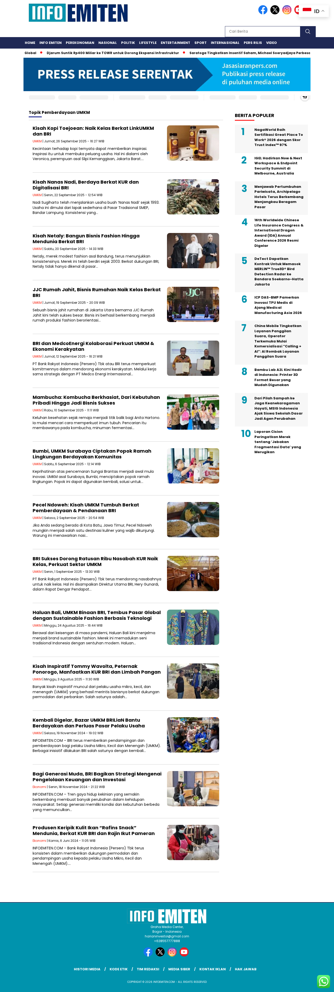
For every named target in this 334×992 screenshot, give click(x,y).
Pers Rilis (253, 42)
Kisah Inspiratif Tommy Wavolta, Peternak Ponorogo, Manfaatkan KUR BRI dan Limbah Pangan (97, 669)
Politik (128, 42)
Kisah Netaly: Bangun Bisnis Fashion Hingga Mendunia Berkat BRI (86, 238)
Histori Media (87, 969)
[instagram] (287, 13)
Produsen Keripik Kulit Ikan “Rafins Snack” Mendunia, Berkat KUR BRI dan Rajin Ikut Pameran (94, 830)
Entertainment (175, 42)
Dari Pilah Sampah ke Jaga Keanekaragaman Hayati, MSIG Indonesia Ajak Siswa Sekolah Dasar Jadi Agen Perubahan (278, 408)
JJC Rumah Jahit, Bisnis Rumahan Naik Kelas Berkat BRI (97, 292)
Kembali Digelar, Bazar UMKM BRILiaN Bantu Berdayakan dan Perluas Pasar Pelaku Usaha (89, 723)
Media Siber (179, 969)
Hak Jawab (246, 969)
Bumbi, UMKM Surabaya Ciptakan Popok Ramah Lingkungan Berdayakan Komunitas (92, 454)
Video (271, 42)
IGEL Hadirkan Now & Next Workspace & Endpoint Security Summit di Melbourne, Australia (278, 166)
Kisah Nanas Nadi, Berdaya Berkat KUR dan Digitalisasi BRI (86, 185)
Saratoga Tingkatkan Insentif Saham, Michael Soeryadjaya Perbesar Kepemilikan (245, 53)
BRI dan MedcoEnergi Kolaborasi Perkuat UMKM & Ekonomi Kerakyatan (93, 346)
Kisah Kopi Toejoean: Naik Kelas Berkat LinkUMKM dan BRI (93, 131)
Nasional (107, 42)
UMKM (37, 141)
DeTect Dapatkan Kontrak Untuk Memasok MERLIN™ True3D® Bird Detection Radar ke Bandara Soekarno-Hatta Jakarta (278, 271)
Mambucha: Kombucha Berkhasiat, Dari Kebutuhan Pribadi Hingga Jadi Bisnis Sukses (96, 400)
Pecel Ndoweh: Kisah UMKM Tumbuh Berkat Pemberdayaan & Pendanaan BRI (86, 507)
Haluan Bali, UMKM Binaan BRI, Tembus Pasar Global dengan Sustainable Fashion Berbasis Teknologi (97, 615)
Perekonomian (80, 42)
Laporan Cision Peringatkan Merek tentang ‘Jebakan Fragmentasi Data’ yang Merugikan (277, 441)
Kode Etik (119, 969)
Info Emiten (50, 42)
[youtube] (185, 955)
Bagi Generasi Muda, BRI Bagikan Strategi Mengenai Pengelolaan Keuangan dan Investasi (97, 777)
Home (30, 42)
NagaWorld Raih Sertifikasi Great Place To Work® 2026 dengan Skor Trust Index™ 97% (278, 137)
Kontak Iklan (212, 969)
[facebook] (263, 13)
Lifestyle (148, 42)
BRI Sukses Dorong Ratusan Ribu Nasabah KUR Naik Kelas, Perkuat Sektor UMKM (95, 561)
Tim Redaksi (148, 969)
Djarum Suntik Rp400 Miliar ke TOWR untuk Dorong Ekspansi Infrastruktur (95, 53)
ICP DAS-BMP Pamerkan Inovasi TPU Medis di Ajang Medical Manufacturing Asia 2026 (278, 305)
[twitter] (275, 13)
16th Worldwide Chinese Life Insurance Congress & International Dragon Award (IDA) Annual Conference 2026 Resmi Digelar (278, 233)
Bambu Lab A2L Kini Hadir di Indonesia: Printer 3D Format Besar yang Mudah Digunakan (278, 377)
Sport (200, 42)
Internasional (225, 42)
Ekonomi (39, 787)
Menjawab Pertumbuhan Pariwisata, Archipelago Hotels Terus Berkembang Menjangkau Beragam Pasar (278, 196)
